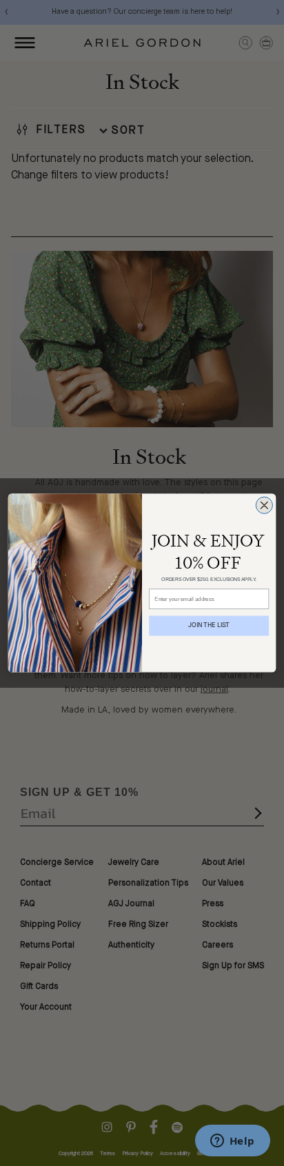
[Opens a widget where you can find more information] (232, 1142)
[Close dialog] (264, 505)
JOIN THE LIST (209, 625)
